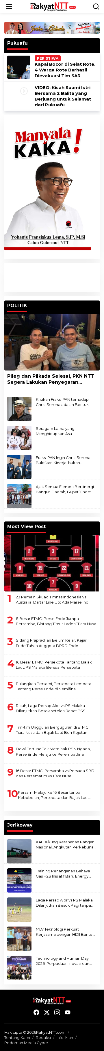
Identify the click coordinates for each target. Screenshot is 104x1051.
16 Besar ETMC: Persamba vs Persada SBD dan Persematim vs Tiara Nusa (55, 773)
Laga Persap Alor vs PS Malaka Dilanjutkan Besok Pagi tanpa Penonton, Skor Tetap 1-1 (64, 903)
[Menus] (9, 6)
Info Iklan (65, 1037)
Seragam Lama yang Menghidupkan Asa (55, 431)
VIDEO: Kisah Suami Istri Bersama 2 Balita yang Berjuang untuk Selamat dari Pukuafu (63, 96)
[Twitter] (47, 1012)
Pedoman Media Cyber (26, 1042)
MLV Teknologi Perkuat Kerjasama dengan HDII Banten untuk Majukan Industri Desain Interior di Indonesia (65, 932)
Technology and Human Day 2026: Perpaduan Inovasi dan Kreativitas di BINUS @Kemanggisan (62, 961)
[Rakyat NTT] (53, 6)
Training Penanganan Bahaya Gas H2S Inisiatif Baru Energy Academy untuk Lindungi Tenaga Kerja (63, 874)
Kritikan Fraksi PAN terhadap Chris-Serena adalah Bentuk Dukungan (62, 402)
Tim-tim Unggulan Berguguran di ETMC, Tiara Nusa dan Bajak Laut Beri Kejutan (52, 730)
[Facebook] (36, 1012)
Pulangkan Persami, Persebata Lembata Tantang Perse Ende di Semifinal (53, 686)
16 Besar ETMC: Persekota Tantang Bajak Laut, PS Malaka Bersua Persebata (54, 665)
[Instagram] (57, 1012)
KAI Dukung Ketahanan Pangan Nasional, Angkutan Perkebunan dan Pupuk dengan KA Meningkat (66, 845)
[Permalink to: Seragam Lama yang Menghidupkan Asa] (19, 437)
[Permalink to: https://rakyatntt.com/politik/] (97, 303)
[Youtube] (67, 1012)
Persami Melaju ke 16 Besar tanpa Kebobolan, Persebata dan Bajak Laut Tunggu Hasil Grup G (53, 795)
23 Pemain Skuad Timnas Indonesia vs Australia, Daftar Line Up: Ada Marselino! (52, 599)
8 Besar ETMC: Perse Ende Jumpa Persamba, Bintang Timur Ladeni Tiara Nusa (56, 621)
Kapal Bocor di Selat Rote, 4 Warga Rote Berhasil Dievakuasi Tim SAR (65, 69)
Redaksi (43, 1037)
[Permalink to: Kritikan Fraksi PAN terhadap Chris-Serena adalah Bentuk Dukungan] (19, 408)
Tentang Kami (17, 1037)
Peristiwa (47, 58)
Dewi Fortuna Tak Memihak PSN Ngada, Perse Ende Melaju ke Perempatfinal (53, 751)
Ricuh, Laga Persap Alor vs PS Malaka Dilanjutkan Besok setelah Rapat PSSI (51, 708)
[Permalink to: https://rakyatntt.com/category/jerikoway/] (97, 823)
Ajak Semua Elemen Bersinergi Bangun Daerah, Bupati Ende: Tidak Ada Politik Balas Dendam (65, 489)
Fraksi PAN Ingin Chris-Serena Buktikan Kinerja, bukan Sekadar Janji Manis (63, 460)
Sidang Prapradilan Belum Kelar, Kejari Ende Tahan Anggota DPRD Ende (52, 643)
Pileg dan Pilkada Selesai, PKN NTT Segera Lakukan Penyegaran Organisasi (50, 379)
